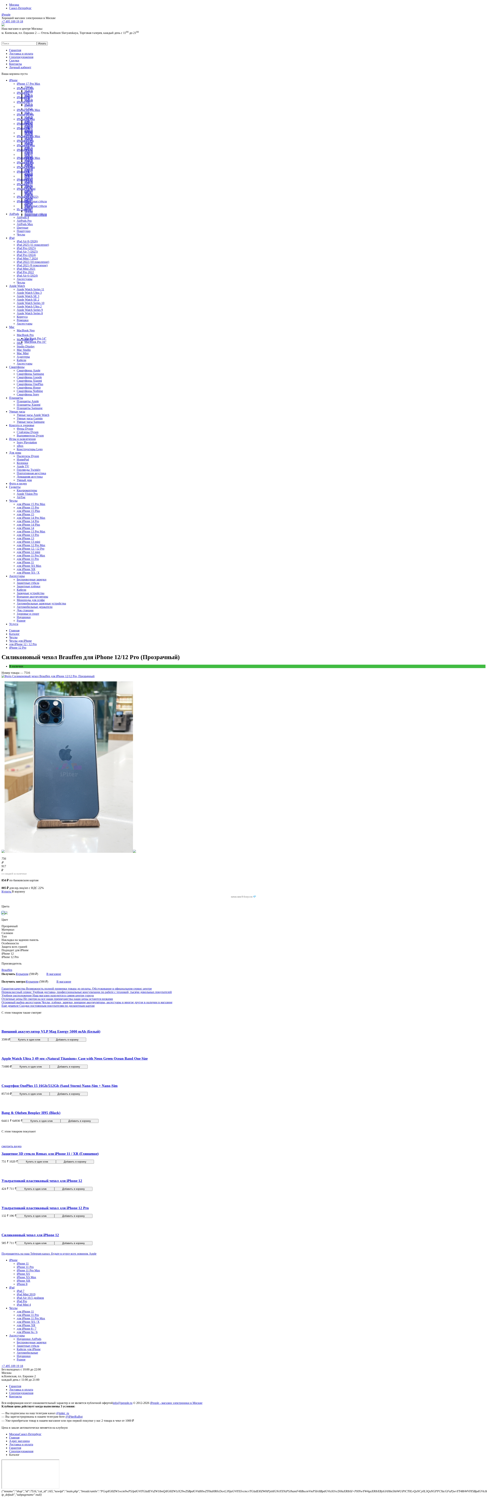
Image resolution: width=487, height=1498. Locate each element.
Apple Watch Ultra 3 (29, 292)
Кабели (21, 360)
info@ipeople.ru (122, 1403)
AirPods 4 (23, 217)
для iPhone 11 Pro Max (31, 555)
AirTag (21, 497)
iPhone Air (23, 102)
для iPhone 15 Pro (28, 507)
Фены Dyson (25, 428)
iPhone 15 (23, 150)
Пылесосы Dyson (28, 456)
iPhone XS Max (26, 1277)
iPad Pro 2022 (25, 272)
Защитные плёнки (28, 586)
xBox (20, 445)
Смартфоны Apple (28, 370)
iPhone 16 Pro (25, 114)
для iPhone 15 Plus (28, 511)
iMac (20, 343)
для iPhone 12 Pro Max (31, 545)
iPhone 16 (23, 123)
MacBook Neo (26, 330)
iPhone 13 (23, 179)
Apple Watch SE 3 (28, 296)
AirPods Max (25, 224)
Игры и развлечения (22, 439)
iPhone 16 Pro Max (28, 110)
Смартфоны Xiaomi (29, 380)
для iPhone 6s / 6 (27, 1332)
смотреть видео (11, 1146)
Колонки (22, 463)
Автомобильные (27, 1352)
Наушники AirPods (29, 1339)
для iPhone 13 (25, 538)
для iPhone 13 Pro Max (31, 531)
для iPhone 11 (25, 562)
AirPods (14, 214)
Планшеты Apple (28, 401)
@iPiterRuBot (74, 1416)
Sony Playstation (27, 442)
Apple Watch (17, 285)
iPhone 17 (23, 92)
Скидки (14, 60)
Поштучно (23, 231)
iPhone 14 (23, 171)
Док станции (25, 610)
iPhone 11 (23, 201)
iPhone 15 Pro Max (28, 136)
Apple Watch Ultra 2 (29, 306)
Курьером (22, 974)
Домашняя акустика (30, 476)
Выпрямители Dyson (30, 435)
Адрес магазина (19, 1441)
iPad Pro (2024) (26, 255)
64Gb (27, 192)
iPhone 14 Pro (25, 162)
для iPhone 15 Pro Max (31, 504)
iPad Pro (22, 1301)
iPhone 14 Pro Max (28, 158)
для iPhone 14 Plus (28, 524)
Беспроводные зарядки (31, 579)
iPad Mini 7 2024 (27, 258)
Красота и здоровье (21, 425)
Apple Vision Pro (27, 493)
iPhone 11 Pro (25, 1267)
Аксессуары (24, 279)
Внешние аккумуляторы (32, 596)
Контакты (15, 63)
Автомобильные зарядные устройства (41, 603)
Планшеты (16, 397)
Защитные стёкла (35, 201)
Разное (21, 620)
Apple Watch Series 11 (30, 289)
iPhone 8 (22, 1284)
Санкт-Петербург (20, 8)
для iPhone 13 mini (28, 541)
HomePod (23, 459)
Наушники (24, 617)
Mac (11, 327)
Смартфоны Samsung (30, 373)
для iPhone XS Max (29, 565)
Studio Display (26, 346)
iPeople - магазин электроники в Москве (176, 1403)
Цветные (22, 227)
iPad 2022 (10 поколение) (33, 262)
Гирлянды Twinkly (29, 469)
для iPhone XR (26, 569)
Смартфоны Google (29, 377)
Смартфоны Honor (29, 387)
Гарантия (15, 50)
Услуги (13, 624)
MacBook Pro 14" (35, 338)
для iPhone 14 (25, 528)
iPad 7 (20, 1291)
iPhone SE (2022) (27, 196)
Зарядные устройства (30, 593)
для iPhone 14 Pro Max (31, 517)
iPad (11, 238)
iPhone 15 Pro (25, 140)
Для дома (15, 452)
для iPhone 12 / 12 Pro (30, 548)
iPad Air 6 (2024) (27, 275)
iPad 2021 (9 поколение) (32, 265)
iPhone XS (23, 1273)
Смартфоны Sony (28, 394)
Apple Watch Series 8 (30, 313)
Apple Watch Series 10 (30, 303)
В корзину (18, 891)
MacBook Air (25, 339)
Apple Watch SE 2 (28, 299)
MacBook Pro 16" (35, 341)
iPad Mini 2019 (26, 1294)
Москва (14, 4)
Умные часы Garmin (30, 418)
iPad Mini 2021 (26, 268)
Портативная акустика (31, 473)
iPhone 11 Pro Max (28, 1270)
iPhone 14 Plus (26, 167)
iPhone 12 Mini (26, 188)
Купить (7, 891)
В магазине (53, 974)
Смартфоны (17, 367)
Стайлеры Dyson (27, 432)
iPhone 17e (23, 97)
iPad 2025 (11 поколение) (33, 244)
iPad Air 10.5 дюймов (30, 1297)
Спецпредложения (21, 57)
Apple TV (23, 466)
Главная (14, 1437)
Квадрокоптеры (27, 490)
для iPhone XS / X (28, 572)
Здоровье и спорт (28, 613)
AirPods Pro (24, 220)
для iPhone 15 (25, 514)
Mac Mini (23, 353)
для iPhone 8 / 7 (26, 1328)
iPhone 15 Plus (26, 145)
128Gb (28, 131)
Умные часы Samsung (31, 421)
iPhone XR (23, 1280)
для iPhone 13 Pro (28, 535)
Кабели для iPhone (29, 1349)
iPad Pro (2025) (26, 248)
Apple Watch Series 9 (30, 309)
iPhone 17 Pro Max (28, 83)
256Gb (28, 105)
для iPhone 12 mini (28, 552)
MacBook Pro (25, 335)
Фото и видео (18, 483)
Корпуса (22, 316)
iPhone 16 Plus (26, 119)
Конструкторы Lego (30, 449)
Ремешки (23, 320)
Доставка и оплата (21, 53)
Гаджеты (15, 487)
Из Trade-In (24, 209)
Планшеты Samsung (29, 408)
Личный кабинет (20, 67)
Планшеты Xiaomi (28, 404)
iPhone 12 (23, 184)
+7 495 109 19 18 (12, 1366)
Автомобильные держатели (35, 606)
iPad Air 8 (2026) (27, 241)
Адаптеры (23, 356)
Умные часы (17, 411)
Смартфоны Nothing (30, 391)
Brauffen (7, 970)
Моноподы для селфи (31, 600)
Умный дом (24, 480)
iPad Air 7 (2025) (27, 251)
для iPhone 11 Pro (28, 559)
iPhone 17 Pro (25, 88)
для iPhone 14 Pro (28, 521)
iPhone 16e (23, 128)
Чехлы (28, 211)
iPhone (13, 80)
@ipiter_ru (62, 1413)
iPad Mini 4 (24, 1304)
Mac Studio (24, 349)
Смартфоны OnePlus (30, 384)
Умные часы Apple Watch (33, 415)
